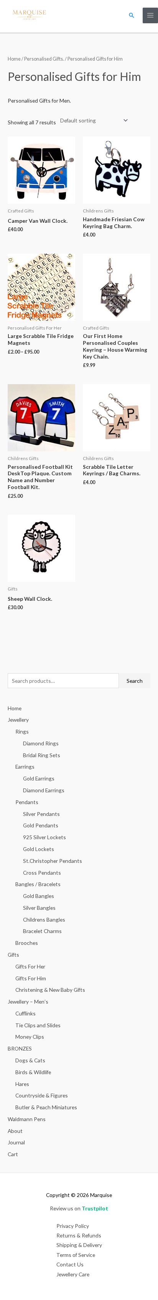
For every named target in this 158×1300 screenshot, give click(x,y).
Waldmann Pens (27, 1119)
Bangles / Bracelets (38, 884)
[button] (131, 15)
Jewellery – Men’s (28, 1001)
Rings (22, 731)
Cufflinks (25, 1013)
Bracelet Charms (42, 931)
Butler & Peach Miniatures (46, 1107)
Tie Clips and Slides (38, 1025)
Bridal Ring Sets (41, 755)
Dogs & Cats (30, 1060)
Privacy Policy (72, 1226)
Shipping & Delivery (79, 1245)
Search (135, 680)
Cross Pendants (42, 872)
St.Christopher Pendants (52, 861)
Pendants (26, 802)
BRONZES (20, 1048)
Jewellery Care (72, 1274)
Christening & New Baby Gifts (50, 989)
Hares (22, 1084)
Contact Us (70, 1264)
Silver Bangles (39, 907)
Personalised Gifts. (44, 59)
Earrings (25, 766)
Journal (16, 1142)
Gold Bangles (38, 896)
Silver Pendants (41, 814)
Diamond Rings (41, 743)
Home (14, 59)
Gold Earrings (38, 778)
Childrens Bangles (44, 919)
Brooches (26, 943)
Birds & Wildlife (33, 1072)
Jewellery (18, 719)
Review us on (79, 1208)
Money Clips (29, 1036)
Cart (13, 1154)
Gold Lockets (38, 849)
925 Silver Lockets (44, 837)
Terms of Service (75, 1255)
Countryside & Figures (41, 1095)
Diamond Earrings (43, 790)
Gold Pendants (40, 825)
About (15, 1131)
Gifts (13, 954)
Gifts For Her (30, 966)
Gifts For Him (30, 978)
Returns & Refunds (78, 1235)
